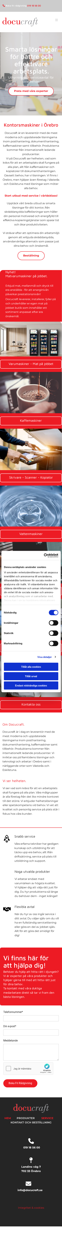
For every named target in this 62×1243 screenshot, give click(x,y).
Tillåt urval (31, 676)
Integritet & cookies (31, 1207)
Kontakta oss (31, 704)
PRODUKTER (26, 1118)
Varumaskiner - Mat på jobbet (31, 364)
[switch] (53, 623)
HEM (7, 1118)
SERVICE (47, 1118)
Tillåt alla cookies (31, 666)
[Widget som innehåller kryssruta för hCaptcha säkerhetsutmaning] (28, 1068)
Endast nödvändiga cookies (31, 685)
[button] (55, 23)
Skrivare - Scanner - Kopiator (31, 477)
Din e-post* (9, 1026)
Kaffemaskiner (31, 420)
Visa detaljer (44, 656)
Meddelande (10, 1040)
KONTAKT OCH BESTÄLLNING (31, 1122)
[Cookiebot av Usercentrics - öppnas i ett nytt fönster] (44, 555)
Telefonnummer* (13, 1012)
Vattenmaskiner (31, 534)
